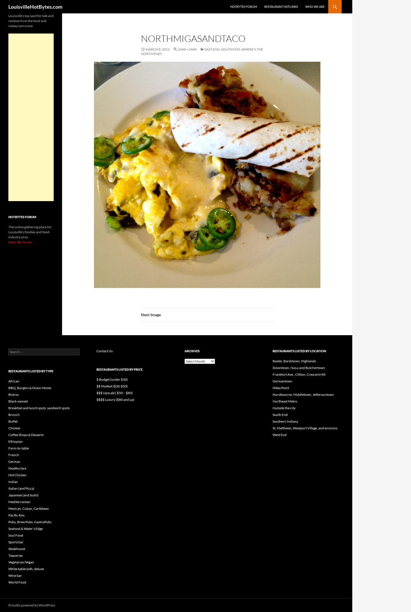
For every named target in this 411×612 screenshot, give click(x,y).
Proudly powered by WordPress (31, 605)
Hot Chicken (17, 475)
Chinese (14, 428)
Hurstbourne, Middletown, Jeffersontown (303, 394)
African (13, 381)
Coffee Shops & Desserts (26, 435)
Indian (13, 482)
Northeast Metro (285, 401)
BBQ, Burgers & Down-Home (29, 388)
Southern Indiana (285, 421)
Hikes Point (281, 388)
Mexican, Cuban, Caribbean (28, 508)
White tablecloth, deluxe (26, 569)
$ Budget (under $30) (112, 379)
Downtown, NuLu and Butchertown (299, 368)
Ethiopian (15, 441)
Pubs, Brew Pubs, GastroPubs (29, 522)
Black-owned (18, 401)
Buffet (13, 421)
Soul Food (15, 535)
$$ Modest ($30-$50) (112, 386)
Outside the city (284, 408)
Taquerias (15, 555)
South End (280, 415)
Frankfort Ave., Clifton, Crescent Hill (299, 374)
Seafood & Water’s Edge (25, 529)
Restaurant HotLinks (281, 6)
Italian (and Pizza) (21, 488)
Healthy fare (17, 468)
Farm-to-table (18, 448)
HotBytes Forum (243, 6)
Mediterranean (19, 502)
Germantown (282, 381)
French (13, 455)
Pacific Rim (16, 515)
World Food (17, 582)
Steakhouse (16, 549)
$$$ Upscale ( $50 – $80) (114, 393)
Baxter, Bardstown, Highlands (294, 361)
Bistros (13, 394)
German (14, 461)
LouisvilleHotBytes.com (35, 7)
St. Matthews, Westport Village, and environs (305, 428)
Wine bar (15, 575)
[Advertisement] (31, 117)
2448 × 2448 (187, 49)
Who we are (315, 6)
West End (280, 435)
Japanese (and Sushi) (23, 495)
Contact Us (104, 351)
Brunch (14, 415)
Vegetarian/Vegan (21, 562)
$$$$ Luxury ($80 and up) (115, 399)
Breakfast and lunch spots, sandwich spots (39, 408)
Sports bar (15, 542)
